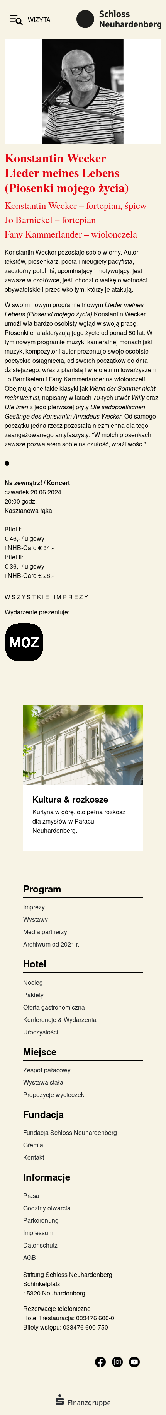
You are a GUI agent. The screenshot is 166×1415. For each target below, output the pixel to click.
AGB (29, 1257)
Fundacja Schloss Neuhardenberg (70, 1132)
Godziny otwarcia (47, 1207)
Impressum (38, 1232)
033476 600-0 (95, 1317)
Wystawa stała (43, 1082)
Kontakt (33, 1157)
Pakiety (33, 994)
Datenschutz (40, 1245)
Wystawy (35, 919)
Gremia (33, 1144)
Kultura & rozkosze (70, 799)
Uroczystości (40, 1031)
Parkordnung (41, 1220)
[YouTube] (134, 1361)
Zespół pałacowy (47, 1069)
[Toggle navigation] (16, 19)
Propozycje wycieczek (53, 1094)
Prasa (31, 1195)
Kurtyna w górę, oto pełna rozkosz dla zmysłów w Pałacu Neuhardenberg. (78, 821)
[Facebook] (100, 1361)
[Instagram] (117, 1361)
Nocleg (33, 982)
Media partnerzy (45, 931)
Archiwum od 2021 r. (51, 944)
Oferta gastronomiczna (54, 1007)
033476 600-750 (85, 1327)
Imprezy (34, 906)
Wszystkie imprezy (47, 597)
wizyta (39, 19)
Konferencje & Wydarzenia (60, 1019)
